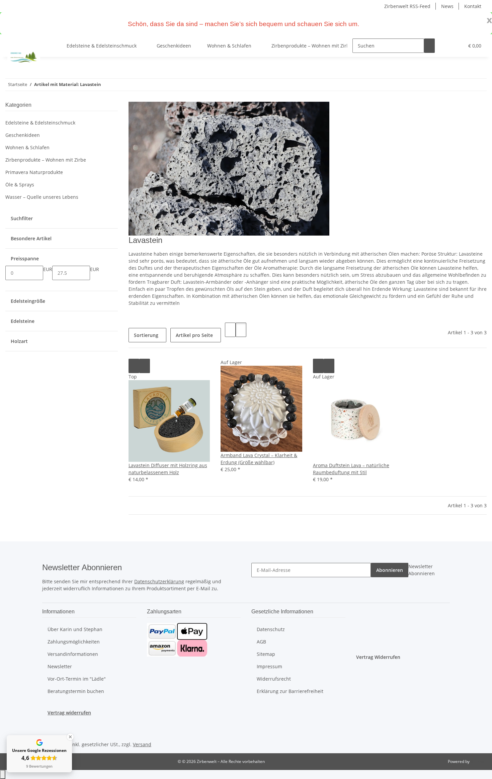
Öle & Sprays (19, 184)
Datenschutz (271, 629)
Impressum (269, 666)
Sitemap (266, 654)
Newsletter (60, 666)
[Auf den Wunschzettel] (144, 366)
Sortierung (146, 335)
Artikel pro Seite (194, 335)
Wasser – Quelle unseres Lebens (41, 197)
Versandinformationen (73, 654)
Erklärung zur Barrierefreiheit (290, 691)
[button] (445, 45)
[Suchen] (429, 45)
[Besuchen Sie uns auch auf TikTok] (47, 731)
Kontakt (472, 6)
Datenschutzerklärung (159, 581)
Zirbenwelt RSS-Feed (407, 6)
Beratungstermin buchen (76, 691)
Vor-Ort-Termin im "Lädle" (77, 679)
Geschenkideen (22, 135)
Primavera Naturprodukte (34, 172)
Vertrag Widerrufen (378, 657)
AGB (261, 641)
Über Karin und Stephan (75, 629)
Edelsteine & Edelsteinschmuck (40, 122)
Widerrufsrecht (274, 679)
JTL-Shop (479, 761)
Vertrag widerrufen (69, 712)
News (447, 6)
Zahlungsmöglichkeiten (74, 641)
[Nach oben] (2, 774)
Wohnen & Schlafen (27, 147)
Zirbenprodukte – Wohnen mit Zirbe (45, 160)
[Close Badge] (70, 736)
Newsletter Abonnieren (421, 570)
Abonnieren (389, 570)
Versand (142, 744)
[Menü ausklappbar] (13, 40)
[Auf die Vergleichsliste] (134, 366)
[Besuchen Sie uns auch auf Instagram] (47, 723)
